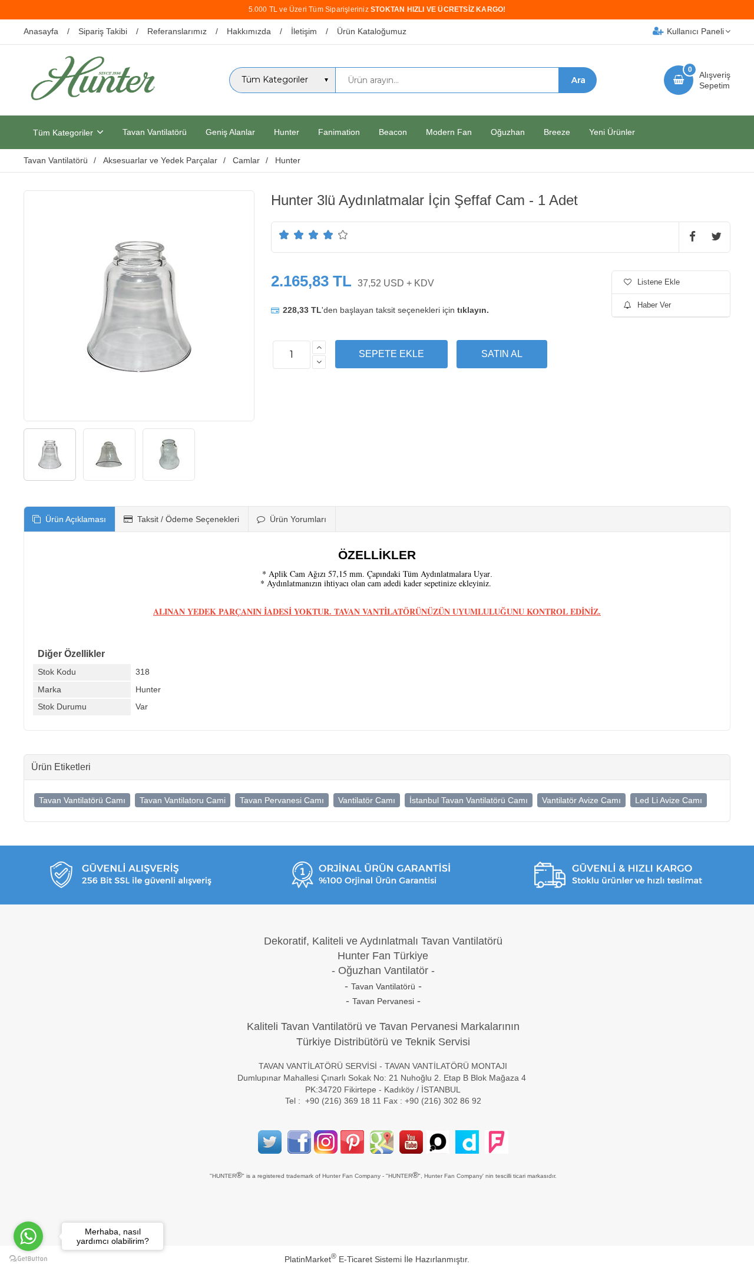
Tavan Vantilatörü (383, 986)
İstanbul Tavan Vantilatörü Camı (468, 800)
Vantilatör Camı (366, 800)
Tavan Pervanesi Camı (282, 800)
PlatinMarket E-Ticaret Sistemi (343, 1259)
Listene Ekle (658, 282)
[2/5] (291, 234)
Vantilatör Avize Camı (581, 800)
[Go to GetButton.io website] (28, 1259)
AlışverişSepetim (714, 80)
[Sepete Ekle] (391, 354)
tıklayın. (473, 310)
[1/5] (284, 234)
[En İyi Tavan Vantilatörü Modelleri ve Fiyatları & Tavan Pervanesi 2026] (92, 105)
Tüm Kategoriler (63, 132)
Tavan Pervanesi (383, 1001)
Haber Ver (654, 305)
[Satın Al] (502, 354)
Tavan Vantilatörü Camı (82, 800)
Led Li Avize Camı (668, 800)
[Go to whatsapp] (28, 1236)
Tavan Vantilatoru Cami (183, 800)
